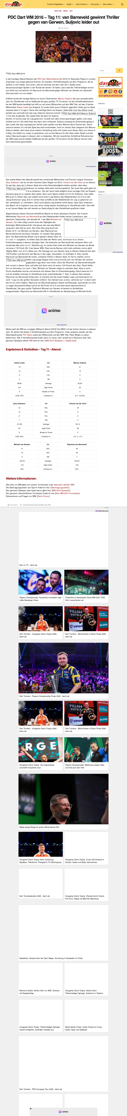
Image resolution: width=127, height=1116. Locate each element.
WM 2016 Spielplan (61, 490)
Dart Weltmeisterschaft (30, 505)
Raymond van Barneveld (28, 216)
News (65, 11)
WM (31, 340)
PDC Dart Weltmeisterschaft (49, 78)
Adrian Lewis (22, 107)
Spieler (69, 4)
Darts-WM (47, 505)
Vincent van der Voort (73, 182)
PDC (71, 11)
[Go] (119, 70)
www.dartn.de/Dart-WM (64, 484)
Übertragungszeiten (60, 487)
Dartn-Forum (43, 496)
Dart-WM (41, 505)
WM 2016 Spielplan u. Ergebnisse (60, 340)
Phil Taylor (27, 334)
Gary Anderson (12, 182)
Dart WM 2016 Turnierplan (67, 493)
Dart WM (57, 11)
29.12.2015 (64, 28)
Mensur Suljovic (65, 98)
